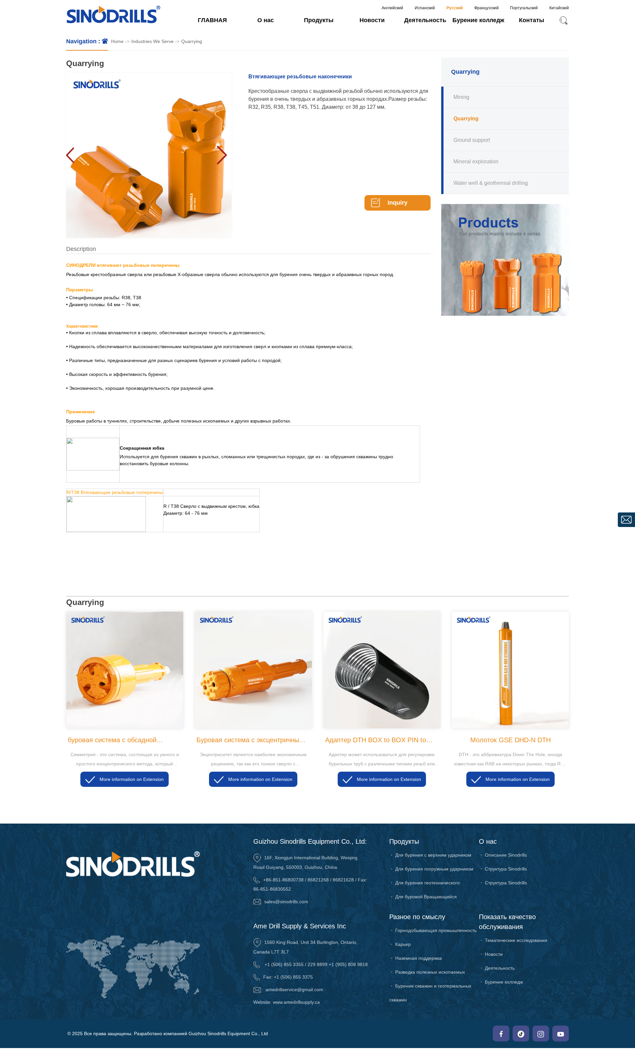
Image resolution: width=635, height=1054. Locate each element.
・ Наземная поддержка (415, 958)
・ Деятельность (497, 968)
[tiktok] (521, 1033)
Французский (486, 8)
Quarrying (191, 41)
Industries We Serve (152, 41)
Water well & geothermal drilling (490, 183)
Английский (392, 8)
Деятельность (425, 20)
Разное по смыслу (417, 916)
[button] (222, 155)
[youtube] (560, 1033)
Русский (454, 8)
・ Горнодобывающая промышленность (433, 930)
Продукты (318, 20)
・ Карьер (400, 944)
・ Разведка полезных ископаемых (427, 972)
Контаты (531, 20)
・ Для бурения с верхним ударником (430, 855)
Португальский (524, 8)
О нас (265, 20)
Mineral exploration (475, 161)
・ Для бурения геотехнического (424, 882)
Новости (372, 20)
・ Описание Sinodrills (503, 855)
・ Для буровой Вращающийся (423, 896)
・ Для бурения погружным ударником (431, 869)
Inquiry (397, 202)
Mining (461, 97)
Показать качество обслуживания (507, 921)
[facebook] (501, 1033)
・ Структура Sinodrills (503, 869)
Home (117, 41)
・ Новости (491, 954)
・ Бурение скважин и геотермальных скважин (430, 992)
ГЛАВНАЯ (212, 20)
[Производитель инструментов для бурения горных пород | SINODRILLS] (113, 15)
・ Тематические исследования (513, 940)
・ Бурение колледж (501, 982)
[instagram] (540, 1033)
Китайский (559, 8)
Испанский (425, 8)
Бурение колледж (478, 20)
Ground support (471, 140)
